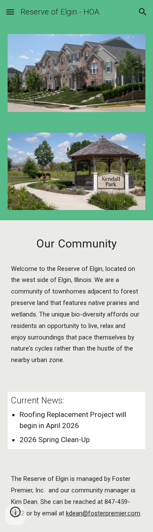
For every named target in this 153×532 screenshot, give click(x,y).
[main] (76, 243)
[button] (10, 11)
